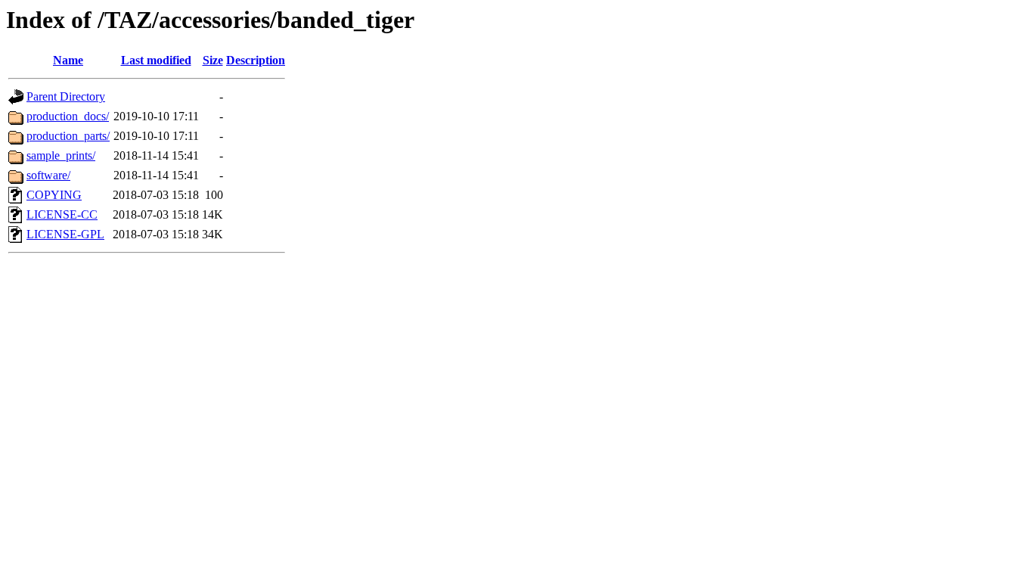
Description (255, 60)
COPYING (54, 194)
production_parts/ (68, 135)
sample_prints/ (60, 155)
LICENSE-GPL (65, 234)
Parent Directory (65, 96)
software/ (48, 175)
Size (213, 60)
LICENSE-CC (62, 214)
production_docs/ (67, 116)
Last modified (156, 60)
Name (68, 60)
